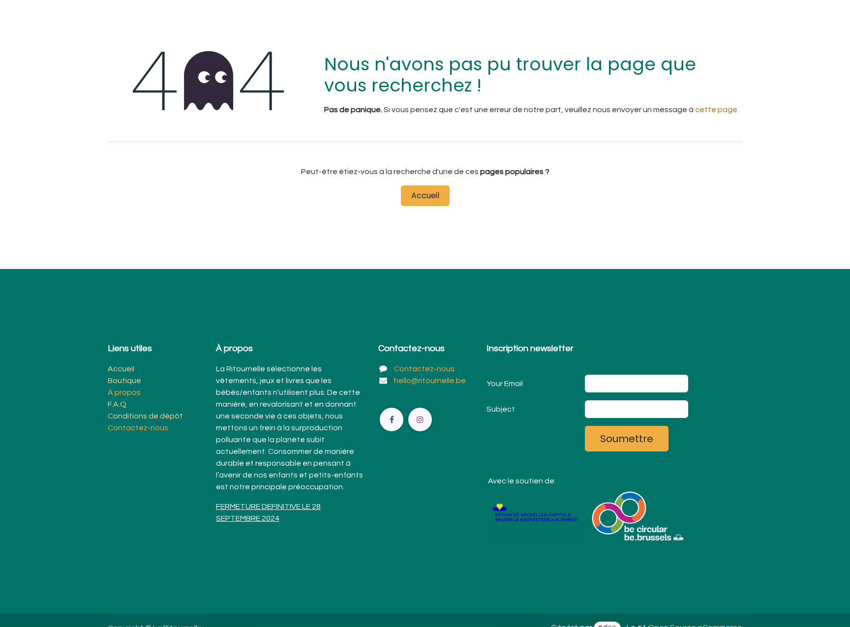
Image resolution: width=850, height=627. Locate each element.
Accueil (425, 195)
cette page (716, 110)
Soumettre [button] (626, 439)
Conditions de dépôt (145, 416)
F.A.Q (117, 404)
